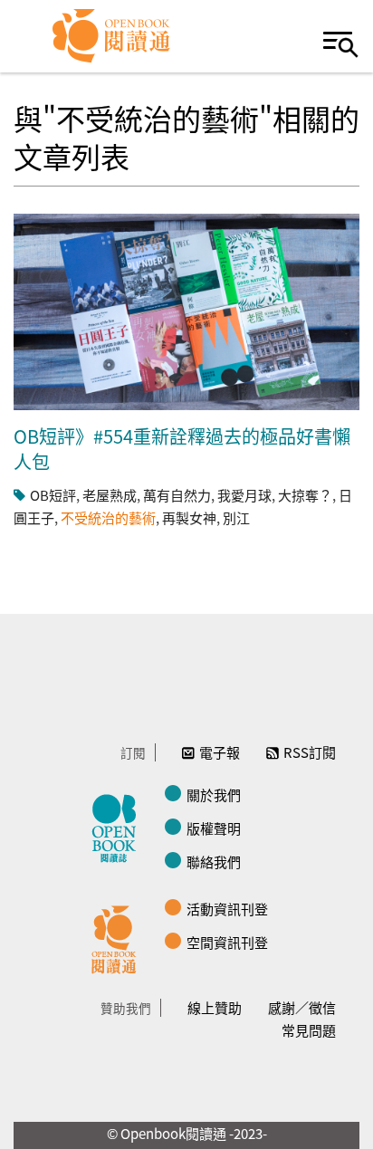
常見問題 (309, 1029)
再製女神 (189, 517)
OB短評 (53, 494)
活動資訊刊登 (227, 908)
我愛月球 (244, 494)
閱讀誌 (118, 825)
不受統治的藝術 (108, 517)
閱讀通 (118, 937)
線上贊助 (214, 1007)
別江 (236, 517)
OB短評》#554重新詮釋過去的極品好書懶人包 (182, 448)
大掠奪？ (305, 494)
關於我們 (213, 794)
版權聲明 (213, 828)
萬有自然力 (177, 494)
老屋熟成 (109, 494)
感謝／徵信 (302, 1007)
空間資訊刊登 (227, 942)
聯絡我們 (213, 861)
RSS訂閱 (309, 751)
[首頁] (112, 36)
